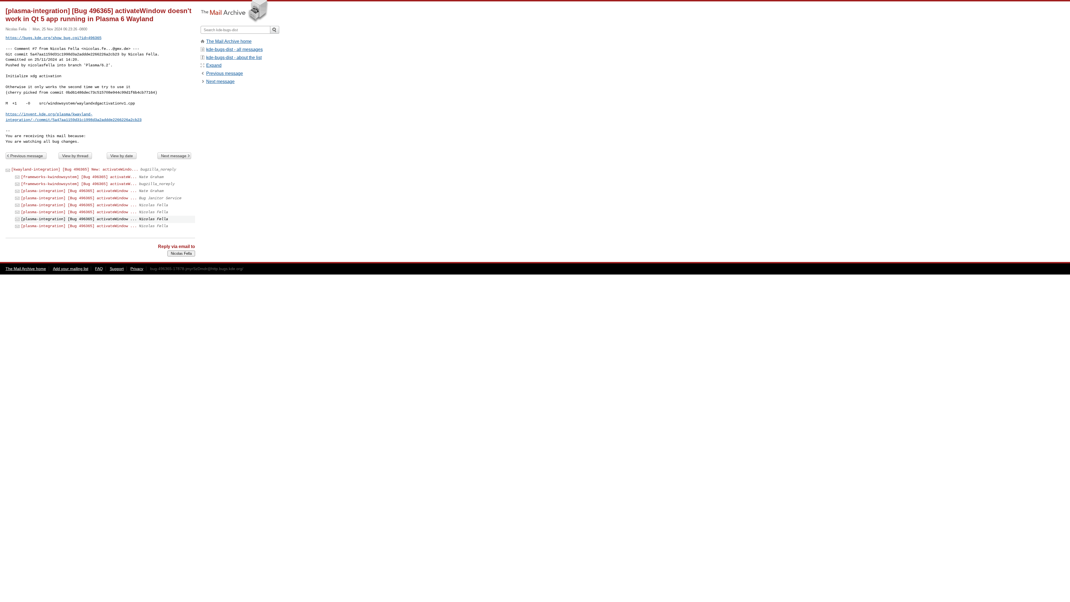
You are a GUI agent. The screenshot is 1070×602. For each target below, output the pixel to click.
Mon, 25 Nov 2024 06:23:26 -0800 (60, 29)
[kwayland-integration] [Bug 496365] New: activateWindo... (74, 169)
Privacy (136, 268)
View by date (121, 156)
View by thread (75, 156)
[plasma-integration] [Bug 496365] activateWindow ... (79, 191)
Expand (214, 65)
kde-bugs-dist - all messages (234, 49)
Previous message (26, 156)
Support (117, 268)
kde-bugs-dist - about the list (234, 57)
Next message (173, 156)
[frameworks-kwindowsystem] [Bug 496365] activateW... (79, 177)
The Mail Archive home (229, 41)
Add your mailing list (70, 268)
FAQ (99, 268)
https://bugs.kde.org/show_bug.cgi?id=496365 (53, 38)
